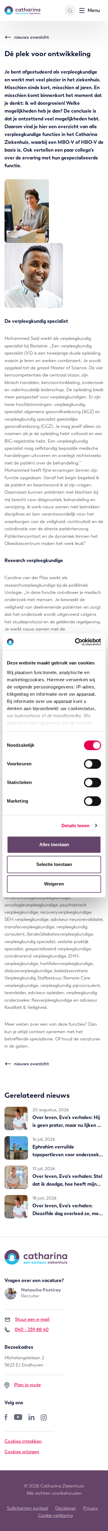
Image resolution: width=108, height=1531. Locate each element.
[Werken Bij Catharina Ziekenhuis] (22, 10)
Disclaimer (65, 1508)
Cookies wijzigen (21, 1451)
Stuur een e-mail (32, 1319)
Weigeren (54, 883)
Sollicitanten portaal (27, 1508)
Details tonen (75, 825)
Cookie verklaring (55, 1515)
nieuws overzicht (31, 37)
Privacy (90, 1508)
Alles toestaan (54, 844)
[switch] (92, 764)
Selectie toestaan (54, 864)
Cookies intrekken (23, 1441)
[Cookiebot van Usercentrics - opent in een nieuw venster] (76, 642)
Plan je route (27, 1384)
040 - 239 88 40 (32, 1329)
